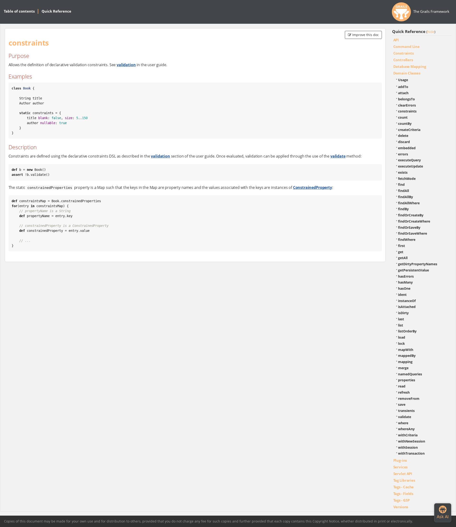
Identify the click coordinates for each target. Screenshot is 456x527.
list (400, 325)
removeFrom (408, 398)
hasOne (404, 288)
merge (403, 368)
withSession (408, 447)
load (401, 337)
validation (126, 64)
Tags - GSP (401, 500)
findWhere (406, 239)
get (400, 252)
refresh (404, 392)
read (401, 386)
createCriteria (409, 129)
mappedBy (407, 355)
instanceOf (407, 300)
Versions (400, 506)
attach (403, 93)
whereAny (406, 429)
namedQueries (410, 374)
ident (402, 294)
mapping (405, 361)
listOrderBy (407, 331)
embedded (407, 148)
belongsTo (406, 99)
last (401, 319)
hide (430, 31)
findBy (403, 209)
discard (404, 142)
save (401, 404)
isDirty (403, 313)
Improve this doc (365, 35)
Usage (403, 80)
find (401, 184)
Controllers (403, 59)
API (396, 39)
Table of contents (19, 11)
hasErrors (406, 276)
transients (406, 410)
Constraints (403, 53)
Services (400, 467)
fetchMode (407, 178)
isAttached (407, 306)
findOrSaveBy (409, 227)
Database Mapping (409, 66)
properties (406, 380)
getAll (403, 258)
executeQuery (409, 160)
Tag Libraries (404, 480)
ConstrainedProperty (312, 187)
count (403, 117)
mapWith (405, 349)
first (401, 245)
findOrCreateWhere (414, 221)
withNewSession (411, 441)
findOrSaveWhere (412, 233)
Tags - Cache (403, 487)
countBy (405, 123)
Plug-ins (400, 460)
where (403, 423)
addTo (403, 86)
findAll (403, 190)
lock (401, 343)
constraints (407, 111)
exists (403, 172)
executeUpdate (410, 166)
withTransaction (411, 453)
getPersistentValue (413, 270)
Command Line (406, 46)
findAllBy (405, 197)
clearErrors (407, 105)
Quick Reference (56, 11)
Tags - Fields (403, 493)
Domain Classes (406, 73)
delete (403, 135)
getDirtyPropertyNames (417, 264)
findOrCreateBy (410, 215)
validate (338, 156)
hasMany (405, 282)
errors (403, 154)
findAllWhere (409, 203)
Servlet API (402, 473)
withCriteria (408, 435)
